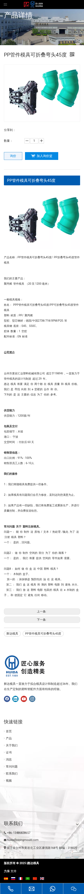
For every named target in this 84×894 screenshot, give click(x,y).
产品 (9, 738)
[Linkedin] (15, 699)
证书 (9, 752)
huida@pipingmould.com (22, 840)
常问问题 (12, 766)
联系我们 (12, 773)
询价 (13, 156)
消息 (9, 759)
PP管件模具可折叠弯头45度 (31, 180)
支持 (13, 871)
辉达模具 (12, 633)
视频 (9, 780)
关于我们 (12, 745)
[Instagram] (32, 699)
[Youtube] (24, 699)
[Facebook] (7, 699)
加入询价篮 (44, 156)
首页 (9, 731)
